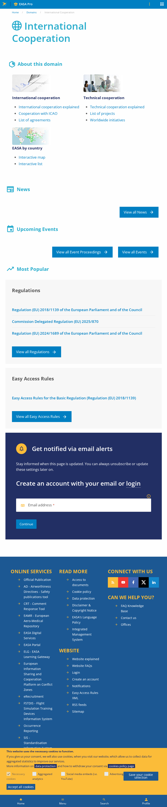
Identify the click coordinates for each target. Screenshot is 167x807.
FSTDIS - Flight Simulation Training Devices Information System (38, 711)
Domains (32, 12)
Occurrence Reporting (32, 728)
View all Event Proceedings (78, 251)
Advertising (117, 774)
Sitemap (78, 711)
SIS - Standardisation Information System (38, 743)
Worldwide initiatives (107, 119)
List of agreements (34, 119)
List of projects (102, 113)
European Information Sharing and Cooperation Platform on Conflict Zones (38, 676)
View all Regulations (32, 351)
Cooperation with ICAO (38, 113)
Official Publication (37, 580)
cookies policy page (121, 766)
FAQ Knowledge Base (132, 608)
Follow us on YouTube (123, 582)
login (133, 483)
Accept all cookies (21, 787)
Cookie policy (81, 592)
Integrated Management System (82, 634)
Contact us (128, 618)
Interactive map (32, 157)
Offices (126, 624)
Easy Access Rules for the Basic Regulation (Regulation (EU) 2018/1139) (74, 397)
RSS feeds (79, 705)
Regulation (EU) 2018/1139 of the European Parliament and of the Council (77, 309)
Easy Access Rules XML (85, 695)
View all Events (134, 251)
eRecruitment (33, 696)
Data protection (83, 598)
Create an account (85, 679)
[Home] (21, 801)
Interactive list (30, 163)
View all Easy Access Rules (38, 416)
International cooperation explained (49, 106)
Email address (40, 505)
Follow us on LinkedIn (154, 582)
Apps (162, 4)
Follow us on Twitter (144, 582)
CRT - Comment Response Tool (35, 606)
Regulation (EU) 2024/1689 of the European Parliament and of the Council (77, 333)
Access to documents (80, 582)
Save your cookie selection (141, 776)
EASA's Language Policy (84, 619)
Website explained (85, 659)
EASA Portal (32, 645)
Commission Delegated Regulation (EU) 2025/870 (55, 321)
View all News (135, 212)
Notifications (81, 686)
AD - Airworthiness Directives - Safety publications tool (37, 591)
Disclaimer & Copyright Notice (84, 607)
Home (15, 12)
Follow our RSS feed (113, 582)
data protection (45, 766)
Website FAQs (82, 666)
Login (76, 672)
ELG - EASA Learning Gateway (37, 654)
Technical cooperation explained (117, 106)
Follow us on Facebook (133, 582)
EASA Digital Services (32, 635)
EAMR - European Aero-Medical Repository (36, 621)
